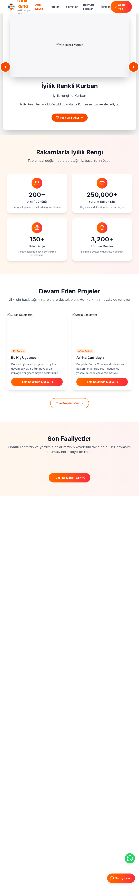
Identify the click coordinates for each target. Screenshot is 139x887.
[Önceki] (5, 67)
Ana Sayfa (39, 6)
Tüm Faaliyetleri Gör (67, 477)
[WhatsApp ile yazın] (130, 858)
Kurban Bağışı (69, 114)
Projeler (54, 6)
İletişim (106, 6)
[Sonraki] (133, 67)
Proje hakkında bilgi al (35, 382)
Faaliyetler (71, 6)
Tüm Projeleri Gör (67, 403)
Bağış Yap (121, 6)
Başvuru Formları (88, 6)
